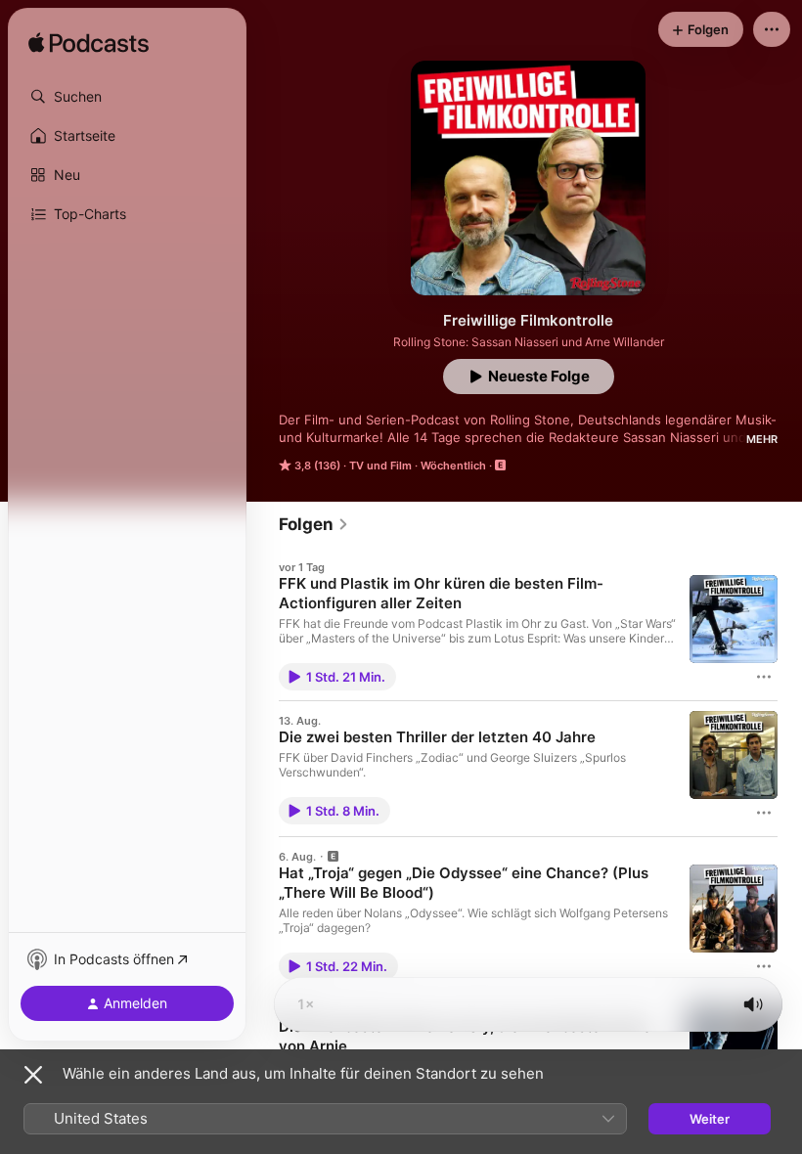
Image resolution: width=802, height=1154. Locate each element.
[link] (314, 524)
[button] (127, 96)
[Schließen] (33, 1075)
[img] (88, 44)
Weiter (710, 1119)
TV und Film (380, 465)
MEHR (762, 439)
